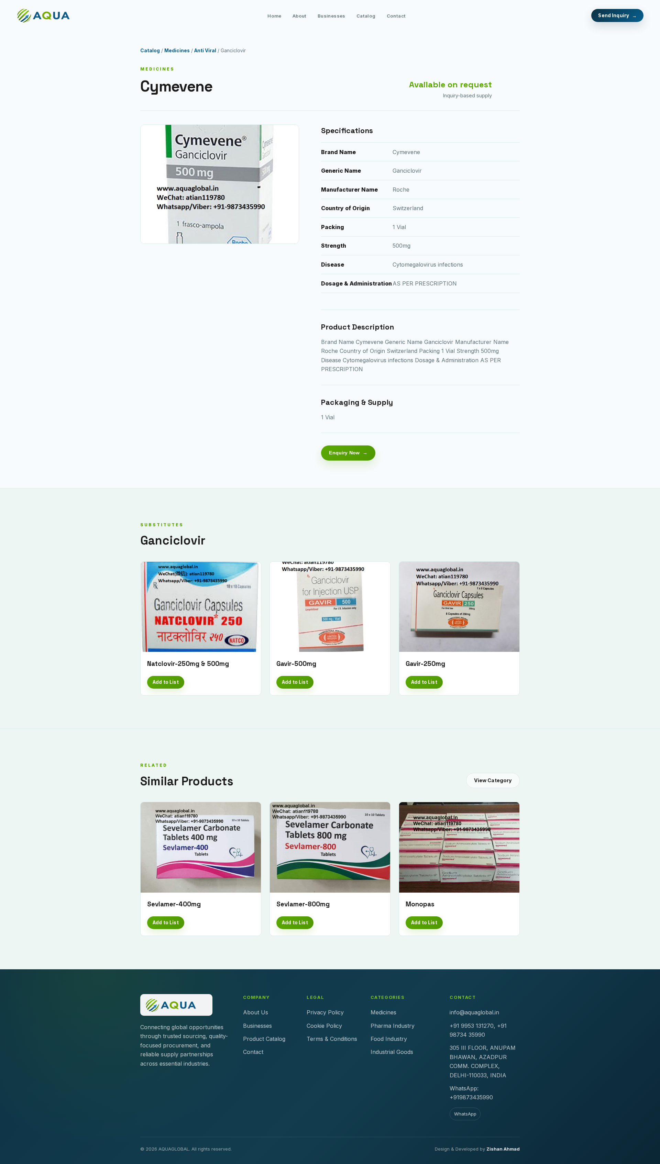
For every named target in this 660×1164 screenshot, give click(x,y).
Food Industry (389, 1038)
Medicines (177, 50)
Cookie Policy (324, 1025)
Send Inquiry (613, 15)
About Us (255, 1012)
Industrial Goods (392, 1051)
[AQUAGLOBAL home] (49, 15)
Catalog (366, 16)
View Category (493, 780)
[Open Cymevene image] (219, 184)
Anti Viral (205, 50)
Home (274, 16)
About (300, 16)
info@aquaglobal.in (474, 1012)
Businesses (331, 16)
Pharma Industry (393, 1025)
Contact (396, 16)
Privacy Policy (325, 1012)
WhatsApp (465, 1114)
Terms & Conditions (332, 1038)
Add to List (165, 682)
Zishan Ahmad (503, 1149)
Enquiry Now (344, 452)
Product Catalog (264, 1038)
